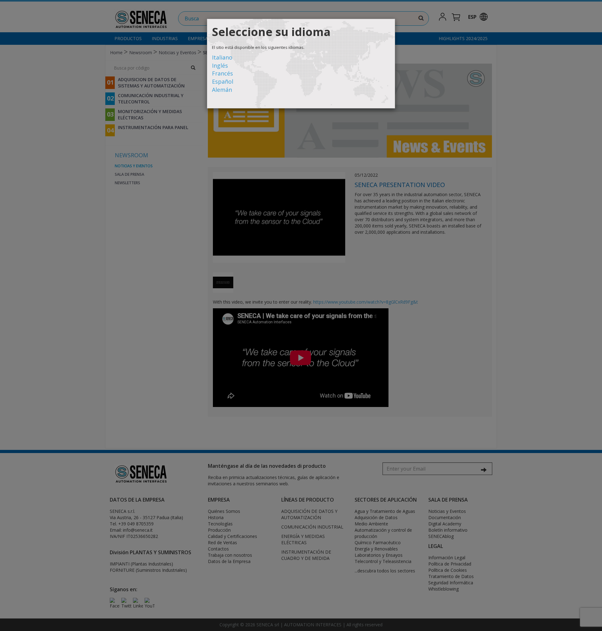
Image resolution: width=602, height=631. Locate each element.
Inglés (220, 65)
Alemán (222, 89)
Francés (222, 73)
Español (222, 81)
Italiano (222, 57)
